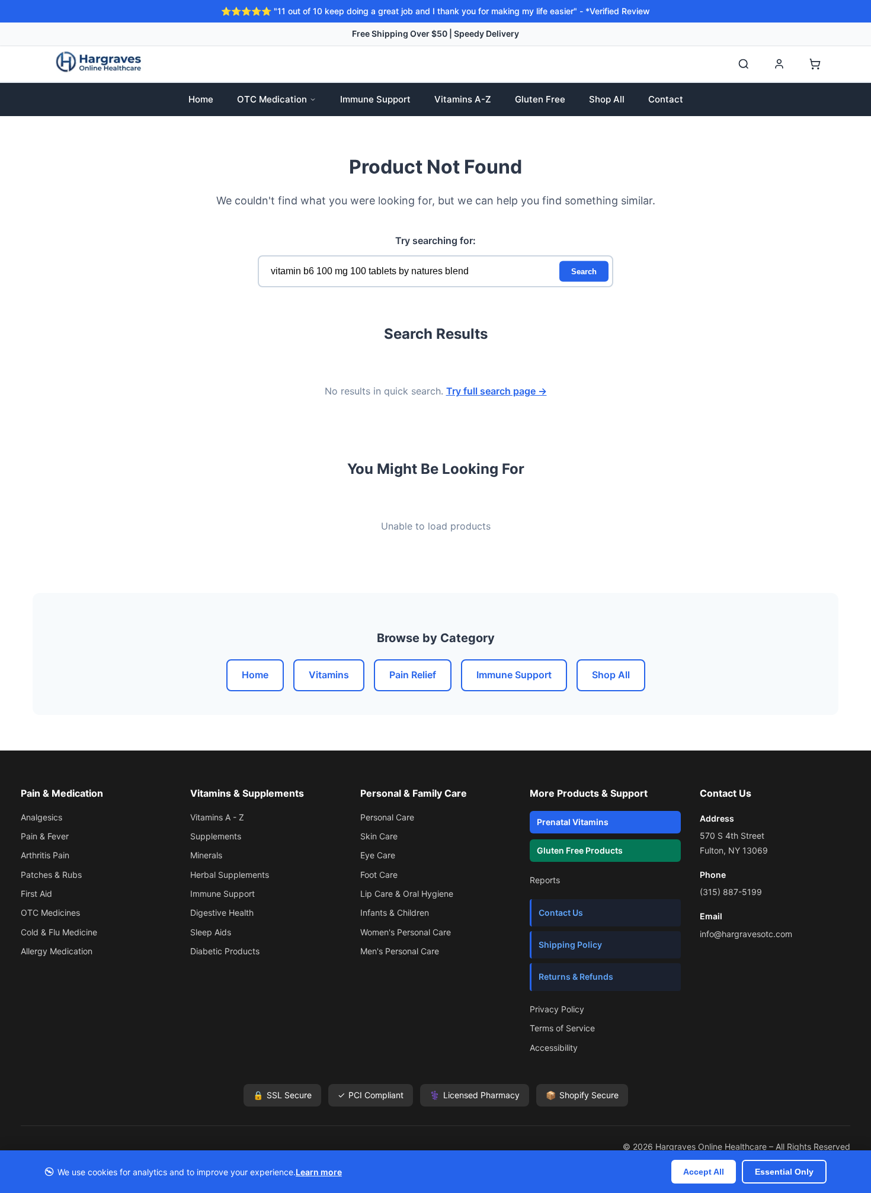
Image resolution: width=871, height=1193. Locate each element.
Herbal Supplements (229, 875)
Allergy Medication (56, 951)
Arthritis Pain (45, 855)
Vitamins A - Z (217, 817)
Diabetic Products (225, 951)
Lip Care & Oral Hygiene (406, 894)
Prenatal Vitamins (573, 822)
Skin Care (379, 836)
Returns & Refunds (576, 976)
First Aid (36, 894)
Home (200, 99)
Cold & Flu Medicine (59, 932)
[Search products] (743, 64)
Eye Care (377, 855)
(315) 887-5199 (731, 892)
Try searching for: (435, 240)
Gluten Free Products (580, 850)
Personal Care (387, 817)
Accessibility (554, 1048)
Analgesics (41, 817)
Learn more (319, 1172)
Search (584, 271)
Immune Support (375, 99)
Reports (545, 880)
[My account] (779, 64)
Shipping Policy (570, 944)
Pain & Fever (45, 836)
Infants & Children (394, 912)
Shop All (607, 99)
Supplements (215, 836)
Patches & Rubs (51, 875)
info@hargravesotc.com (746, 934)
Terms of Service (562, 1028)
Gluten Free (540, 99)
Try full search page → (496, 391)
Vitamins (329, 675)
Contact (665, 99)
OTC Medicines (50, 912)
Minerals (206, 855)
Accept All (703, 1171)
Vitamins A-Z (462, 99)
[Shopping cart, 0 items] (815, 64)
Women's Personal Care (405, 932)
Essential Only (784, 1171)
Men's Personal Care (399, 951)
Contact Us (561, 912)
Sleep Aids (210, 932)
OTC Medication (272, 99)
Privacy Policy (557, 1009)
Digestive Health (222, 912)
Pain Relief (412, 675)
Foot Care (379, 875)
